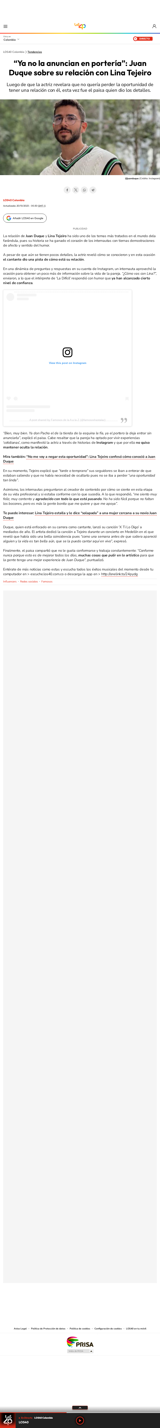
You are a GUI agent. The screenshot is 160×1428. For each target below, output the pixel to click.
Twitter (75, 189)
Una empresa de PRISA (80, 1341)
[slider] (80, 1412)
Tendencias (35, 52)
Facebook (67, 189)
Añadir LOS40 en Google (28, 218)
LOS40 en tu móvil (136, 1328)
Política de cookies (80, 1328)
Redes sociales (29, 581)
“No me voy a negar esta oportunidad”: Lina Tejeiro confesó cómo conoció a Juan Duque (79, 459)
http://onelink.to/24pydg (119, 574)
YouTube (80, 1302)
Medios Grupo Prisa (80, 1351)
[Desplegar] (80, 1407)
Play (80, 1420)
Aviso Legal (20, 1328)
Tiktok (64, 1302)
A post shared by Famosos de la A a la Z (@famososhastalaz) (67, 419)
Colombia (10, 39)
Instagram (72, 1302)
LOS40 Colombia (80, 26)
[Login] (154, 26)
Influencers (10, 581)
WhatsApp (84, 189)
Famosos (46, 581)
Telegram (92, 189)
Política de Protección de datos (48, 1328)
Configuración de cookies (108, 1328)
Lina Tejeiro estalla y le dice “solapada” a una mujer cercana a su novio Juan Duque (80, 515)
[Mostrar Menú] (5, 26)
